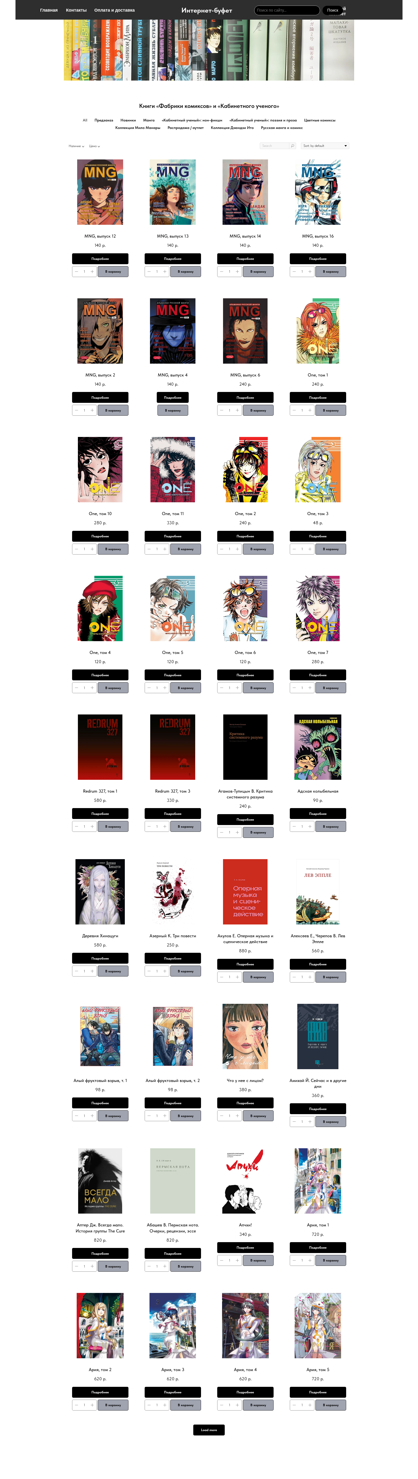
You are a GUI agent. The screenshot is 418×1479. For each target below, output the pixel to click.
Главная (49, 10)
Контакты (76, 10)
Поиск (332, 10)
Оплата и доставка (114, 10)
